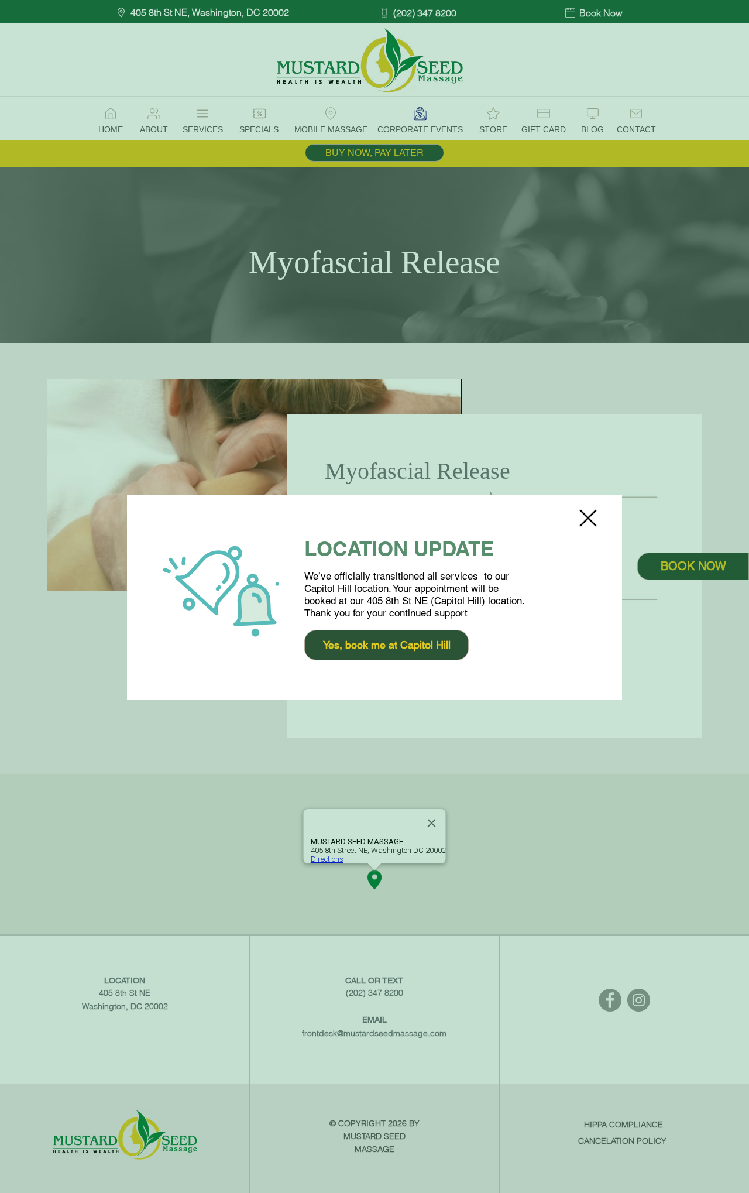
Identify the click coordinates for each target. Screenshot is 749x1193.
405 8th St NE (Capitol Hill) (426, 600)
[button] (588, 518)
